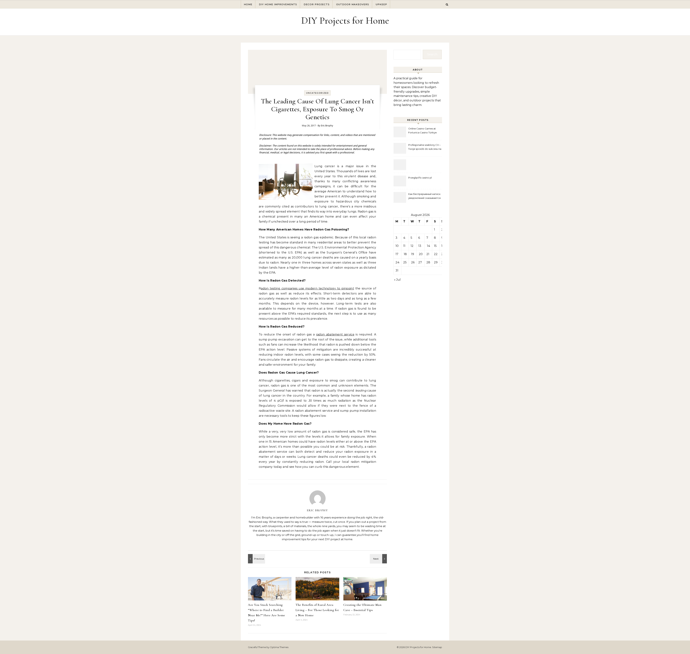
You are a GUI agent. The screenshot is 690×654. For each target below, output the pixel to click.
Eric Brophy (327, 125)
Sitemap (437, 647)
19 (412, 254)
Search (432, 54)
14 (428, 246)
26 (413, 262)
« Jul (397, 279)
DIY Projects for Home (345, 20)
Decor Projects (317, 4)
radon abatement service (335, 334)
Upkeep (381, 4)
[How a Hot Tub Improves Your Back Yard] (379, 558)
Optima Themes (279, 647)
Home (248, 4)
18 (405, 254)
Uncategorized (317, 93)
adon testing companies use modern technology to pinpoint (307, 288)
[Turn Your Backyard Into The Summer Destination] (256, 558)
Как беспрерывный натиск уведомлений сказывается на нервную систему (424, 196)
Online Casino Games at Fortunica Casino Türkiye (422, 130)
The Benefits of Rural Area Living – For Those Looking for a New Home (317, 610)
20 (421, 254)
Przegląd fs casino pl (420, 177)
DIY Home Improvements (278, 4)
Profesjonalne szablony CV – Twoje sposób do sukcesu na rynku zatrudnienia (424, 147)
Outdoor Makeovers (352, 4)
